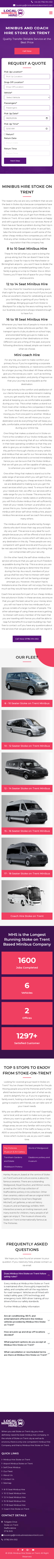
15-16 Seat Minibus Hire (14, 1501)
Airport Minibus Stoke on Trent (18, 1463)
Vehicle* (8, 93)
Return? (10, 134)
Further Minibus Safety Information (22, 1306)
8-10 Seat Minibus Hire (14, 1489)
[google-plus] (29, 1550)
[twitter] (24, 1550)
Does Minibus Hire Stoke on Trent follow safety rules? (25, 1275)
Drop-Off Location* (14, 82)
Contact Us (8, 1479)
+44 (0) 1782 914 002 (43, 2)
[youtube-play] (34, 1550)
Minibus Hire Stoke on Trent (16, 1459)
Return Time (10, 149)
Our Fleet (8, 1471)
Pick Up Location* (13, 72)
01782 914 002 (10, 1539)
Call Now (27, 51)
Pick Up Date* (11, 113)
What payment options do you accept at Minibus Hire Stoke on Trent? (25, 1343)
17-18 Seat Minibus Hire (14, 1505)
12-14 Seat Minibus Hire (15, 1497)
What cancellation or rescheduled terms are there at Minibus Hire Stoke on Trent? (25, 1353)
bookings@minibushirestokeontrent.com (34, 5)
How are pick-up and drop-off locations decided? (24, 1333)
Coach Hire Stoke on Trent (16, 1509)
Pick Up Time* (11, 124)
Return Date (10, 138)
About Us (7, 1475)
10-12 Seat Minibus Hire (15, 1493)
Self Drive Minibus (11, 1467)
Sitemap (7, 1483)
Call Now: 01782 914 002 (27, 639)
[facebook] (19, 1550)
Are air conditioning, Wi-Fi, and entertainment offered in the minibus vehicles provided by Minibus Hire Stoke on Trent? (25, 1320)
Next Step (15, 161)
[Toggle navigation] (50, 13)
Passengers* (10, 103)
